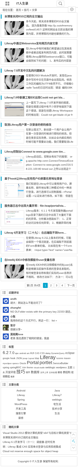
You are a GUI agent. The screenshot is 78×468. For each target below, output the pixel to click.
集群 (13, 377)
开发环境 (10, 372)
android (22, 353)
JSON (19, 358)
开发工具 (21, 408)
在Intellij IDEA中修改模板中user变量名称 (30, 259)
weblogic (50, 367)
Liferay (48, 357)
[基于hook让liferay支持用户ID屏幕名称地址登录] (14, 196)
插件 (28, 372)
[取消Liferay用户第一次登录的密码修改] (14, 142)
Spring (21, 399)
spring (6, 367)
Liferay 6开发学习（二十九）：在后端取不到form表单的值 (40, 232)
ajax (17, 353)
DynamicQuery (58, 353)
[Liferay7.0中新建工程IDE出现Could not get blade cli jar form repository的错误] (14, 115)
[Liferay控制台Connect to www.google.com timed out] (14, 169)
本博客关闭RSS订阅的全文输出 (24, 16)
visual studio (39, 367)
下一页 (71, 285)
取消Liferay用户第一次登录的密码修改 (28, 124)
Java (57, 390)
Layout (31, 358)
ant (28, 353)
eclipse (70, 353)
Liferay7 (57, 395)
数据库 (35, 372)
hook (12, 358)
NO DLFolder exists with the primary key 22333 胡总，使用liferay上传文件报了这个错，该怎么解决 (38, 311)
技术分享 (57, 408)
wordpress (61, 367)
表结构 (66, 372)
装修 (20, 417)
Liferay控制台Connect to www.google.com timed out (38, 151)
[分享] (73, 441)
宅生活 (57, 404)
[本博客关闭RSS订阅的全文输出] (14, 34)
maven (67, 358)
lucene (59, 358)
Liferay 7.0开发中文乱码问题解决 (25, 70)
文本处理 (53, 372)
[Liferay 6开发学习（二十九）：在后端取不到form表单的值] (14, 250)
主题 (69, 367)
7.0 (11, 353)
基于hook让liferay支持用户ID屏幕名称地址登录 (33, 178)
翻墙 (60, 372)
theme (30, 367)
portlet (46, 362)
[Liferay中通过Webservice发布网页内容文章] (14, 61)
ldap (37, 358)
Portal (33, 362)
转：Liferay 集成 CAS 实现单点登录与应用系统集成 (32, 446)
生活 (57, 413)
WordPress (21, 404)
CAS (37, 353)
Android (21, 390)
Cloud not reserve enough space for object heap (30, 451)
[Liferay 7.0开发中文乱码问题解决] (14, 88)
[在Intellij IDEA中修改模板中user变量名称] (14, 277)
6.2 (6, 352)
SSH (24, 367)
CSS (42, 353)
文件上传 (44, 372)
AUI (32, 353)
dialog (47, 353)
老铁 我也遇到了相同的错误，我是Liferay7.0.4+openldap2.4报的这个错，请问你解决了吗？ (35, 338)
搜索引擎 (21, 413)
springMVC (15, 367)
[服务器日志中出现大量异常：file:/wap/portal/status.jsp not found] (14, 223)
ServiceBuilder (60, 363)
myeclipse (7, 363)
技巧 (20, 371)
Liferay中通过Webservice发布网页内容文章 (31, 43)
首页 (18, 10)
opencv (15, 363)
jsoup (25, 358)
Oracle (23, 363)
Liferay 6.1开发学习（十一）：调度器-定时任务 (29, 441)
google (6, 358)
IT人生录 (22, 3)
